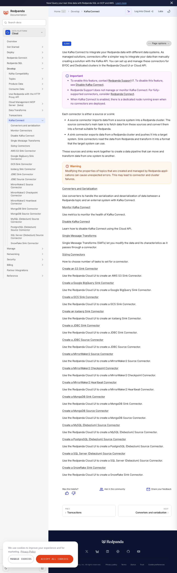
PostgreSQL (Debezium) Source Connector (23, 228)
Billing (10, 264)
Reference (12, 275)
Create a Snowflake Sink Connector (84, 467)
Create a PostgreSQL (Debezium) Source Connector (94, 439)
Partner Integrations (17, 270)
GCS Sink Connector (21, 164)
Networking (13, 253)
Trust (142, 565)
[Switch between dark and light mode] (168, 11)
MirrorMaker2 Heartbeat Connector (23, 202)
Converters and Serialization (79, 188)
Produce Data (16, 83)
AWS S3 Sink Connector (23, 150)
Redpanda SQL (14, 63)
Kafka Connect (92, 11)
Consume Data (16, 88)
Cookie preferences (156, 565)
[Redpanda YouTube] (138, 551)
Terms (123, 565)
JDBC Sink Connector (22, 174)
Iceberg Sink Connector (23, 169)
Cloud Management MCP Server (22, 104)
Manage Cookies (21, 559)
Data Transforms (17, 110)
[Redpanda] (113, 542)
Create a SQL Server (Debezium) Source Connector (93, 453)
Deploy (10, 52)
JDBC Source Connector (23, 179)
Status (133, 565)
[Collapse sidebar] (42, 568)
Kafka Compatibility (19, 73)
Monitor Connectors (21, 130)
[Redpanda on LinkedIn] (107, 551)
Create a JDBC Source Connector (82, 339)
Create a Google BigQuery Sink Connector (88, 282)
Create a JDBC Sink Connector (81, 325)
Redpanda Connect (17, 57)
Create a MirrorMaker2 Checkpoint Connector (90, 368)
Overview (12, 41)
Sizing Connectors (20, 145)
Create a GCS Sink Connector (80, 297)
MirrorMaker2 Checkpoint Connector (24, 194)
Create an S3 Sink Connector (80, 268)
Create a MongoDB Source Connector (85, 410)
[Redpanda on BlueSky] (97, 551)
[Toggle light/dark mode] (6, 568)
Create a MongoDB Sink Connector (83, 396)
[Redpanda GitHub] (128, 551)
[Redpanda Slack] (118, 551)
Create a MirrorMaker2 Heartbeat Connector (89, 382)
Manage (11, 248)
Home (57, 11)
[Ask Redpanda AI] (128, 11)
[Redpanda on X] (87, 551)
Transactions (15, 115)
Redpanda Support (121, 80)
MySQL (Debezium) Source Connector (25, 220)
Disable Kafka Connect (22, 135)
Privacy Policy (28, 551)
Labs (160, 11)
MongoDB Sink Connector (24, 208)
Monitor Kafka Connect (76, 207)
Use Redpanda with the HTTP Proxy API (24, 95)
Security (11, 259)
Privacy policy (111, 565)
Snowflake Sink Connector (25, 243)
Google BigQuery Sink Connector (22, 157)
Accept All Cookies (54, 559)
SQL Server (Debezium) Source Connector (27, 236)
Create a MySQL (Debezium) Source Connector (91, 425)
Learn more (121, 3)
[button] (42, 47)
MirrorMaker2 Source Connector (22, 186)
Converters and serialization (25, 125)
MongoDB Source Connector (26, 213)
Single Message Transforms (25, 140)
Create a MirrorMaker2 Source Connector (87, 354)
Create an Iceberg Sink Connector (83, 311)
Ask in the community (112, 489)
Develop (75, 11)
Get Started (13, 46)
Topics (12, 78)
